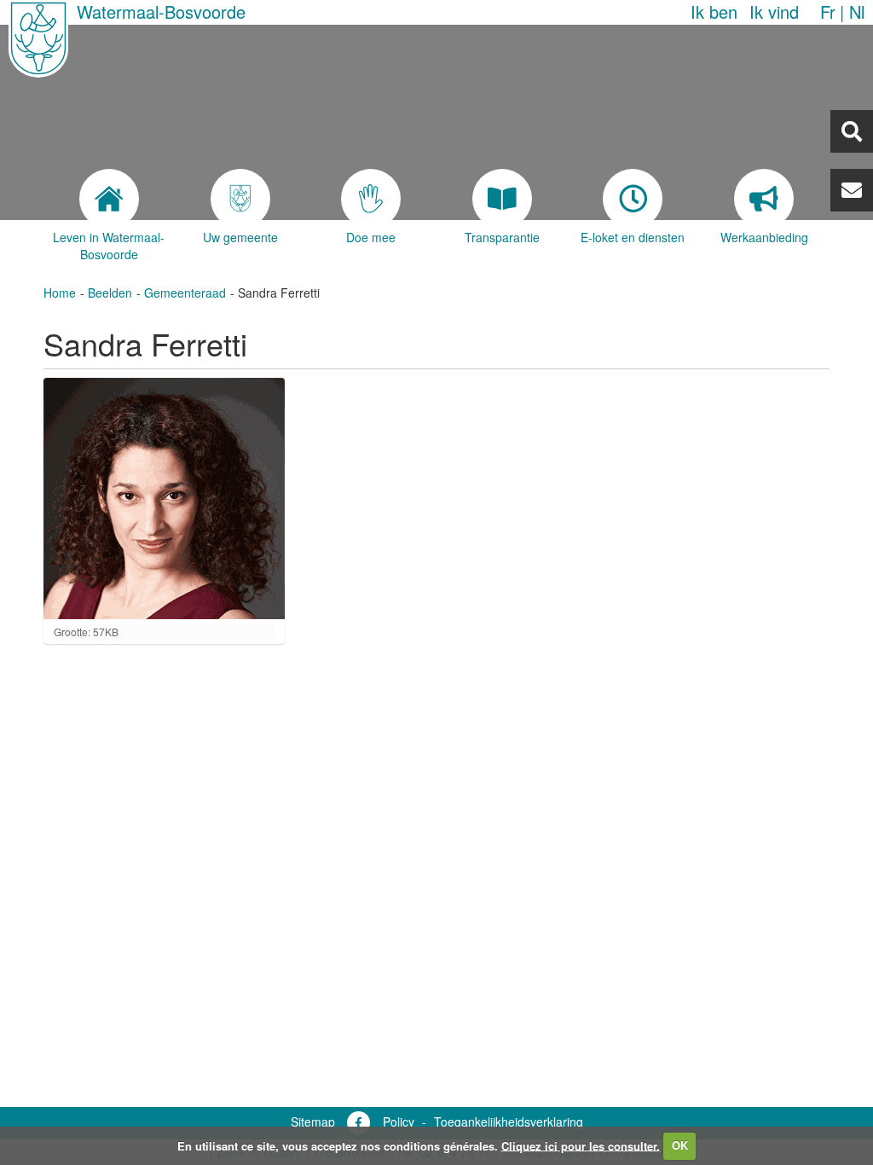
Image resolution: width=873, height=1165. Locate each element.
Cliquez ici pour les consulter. (580, 1145)
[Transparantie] (502, 199)
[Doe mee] (370, 199)
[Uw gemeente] (240, 199)
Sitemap (313, 1121)
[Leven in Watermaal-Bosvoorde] (109, 199)
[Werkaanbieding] (764, 199)
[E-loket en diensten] (633, 199)
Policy (398, 1121)
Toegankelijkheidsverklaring (508, 1121)
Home (59, 292)
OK (680, 1145)
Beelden (110, 292)
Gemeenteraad (185, 292)
